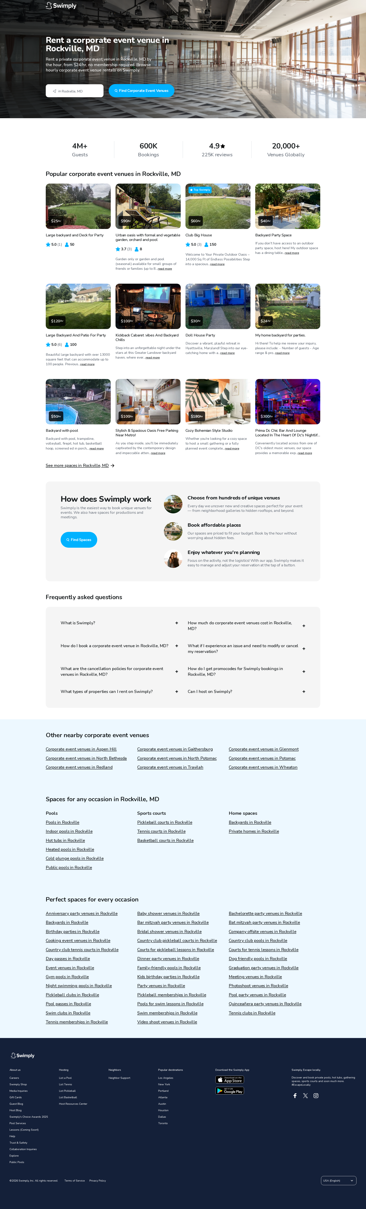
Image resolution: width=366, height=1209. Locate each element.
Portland (163, 1091)
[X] (305, 1095)
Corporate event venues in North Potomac (177, 758)
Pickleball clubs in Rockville (72, 995)
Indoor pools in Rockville (69, 831)
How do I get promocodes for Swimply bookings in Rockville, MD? (235, 671)
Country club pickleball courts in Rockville (177, 940)
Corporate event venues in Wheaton (263, 767)
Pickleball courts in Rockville (164, 822)
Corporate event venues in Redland (79, 767)
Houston (163, 1110)
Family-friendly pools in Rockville (169, 968)
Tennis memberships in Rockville (77, 1022)
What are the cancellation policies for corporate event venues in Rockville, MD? (112, 671)
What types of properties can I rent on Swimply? (107, 691)
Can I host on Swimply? (210, 691)
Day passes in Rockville (68, 959)
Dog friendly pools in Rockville (258, 959)
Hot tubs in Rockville (65, 840)
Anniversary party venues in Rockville (82, 913)
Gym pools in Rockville (67, 977)
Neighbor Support (119, 1078)
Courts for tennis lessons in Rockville (264, 950)
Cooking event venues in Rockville (78, 940)
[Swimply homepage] (183, 6)
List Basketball (68, 1097)
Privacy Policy (97, 1181)
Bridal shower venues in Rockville (169, 931)
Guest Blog (16, 1104)
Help (12, 1136)
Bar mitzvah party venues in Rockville (173, 922)
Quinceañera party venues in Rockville (265, 1004)
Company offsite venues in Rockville (262, 931)
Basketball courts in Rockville (165, 840)
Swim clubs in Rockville (68, 1013)
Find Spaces (81, 539)
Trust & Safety (18, 1143)
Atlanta (162, 1097)
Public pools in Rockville (69, 867)
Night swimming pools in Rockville (79, 986)
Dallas (162, 1117)
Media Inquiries (19, 1091)
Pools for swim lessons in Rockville (170, 1004)
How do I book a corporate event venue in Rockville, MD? (114, 646)
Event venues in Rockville (70, 968)
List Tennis (65, 1084)
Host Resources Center (73, 1104)
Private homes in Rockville (254, 831)
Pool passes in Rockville (68, 1004)
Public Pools (17, 1162)
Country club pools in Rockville (258, 940)
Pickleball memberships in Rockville (171, 995)
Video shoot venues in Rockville (167, 1022)
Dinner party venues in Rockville (168, 959)
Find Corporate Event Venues (143, 90)
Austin (162, 1104)
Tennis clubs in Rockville (252, 1013)
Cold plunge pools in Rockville (75, 858)
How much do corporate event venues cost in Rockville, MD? (240, 626)
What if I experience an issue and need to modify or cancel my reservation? (243, 648)
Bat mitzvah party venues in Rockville (264, 922)
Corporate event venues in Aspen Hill (81, 749)
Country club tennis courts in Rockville (82, 950)
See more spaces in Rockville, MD (77, 465)
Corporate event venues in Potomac (262, 758)
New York (164, 1084)
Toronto (163, 1123)
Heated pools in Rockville (70, 849)
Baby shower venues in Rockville (168, 913)
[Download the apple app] (229, 1079)
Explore (14, 1156)
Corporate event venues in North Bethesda (86, 758)
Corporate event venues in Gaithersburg (175, 749)
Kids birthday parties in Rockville (168, 977)
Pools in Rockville (62, 822)
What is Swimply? (78, 623)
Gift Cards (16, 1097)
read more (165, 269)
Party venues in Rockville (161, 986)
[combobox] (75, 90)
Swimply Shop (18, 1084)
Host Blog (16, 1110)
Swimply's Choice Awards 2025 (29, 1117)
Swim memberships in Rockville (167, 1013)
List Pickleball (67, 1091)
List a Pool (65, 1078)
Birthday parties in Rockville (73, 931)
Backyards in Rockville (250, 822)
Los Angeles (165, 1078)
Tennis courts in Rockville (161, 831)
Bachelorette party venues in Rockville (265, 913)
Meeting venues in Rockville (255, 977)
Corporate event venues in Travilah (170, 767)
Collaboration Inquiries (23, 1149)
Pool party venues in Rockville (257, 995)
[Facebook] (295, 1095)
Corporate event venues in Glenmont (264, 749)
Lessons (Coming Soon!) (24, 1130)
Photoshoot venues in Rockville (258, 986)
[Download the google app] (229, 1090)
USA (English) (331, 1181)
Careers (14, 1078)
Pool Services (18, 1123)
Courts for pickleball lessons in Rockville (175, 950)
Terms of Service (74, 1181)
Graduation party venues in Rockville (264, 968)
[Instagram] (316, 1095)
